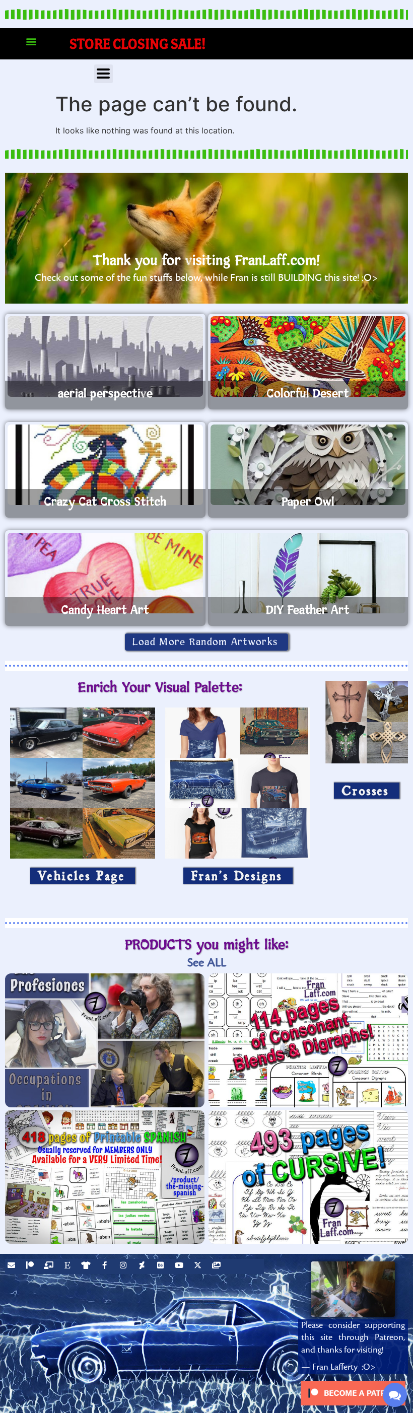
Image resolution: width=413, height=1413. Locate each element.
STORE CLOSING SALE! (138, 43)
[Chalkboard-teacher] (49, 1266)
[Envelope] (12, 1266)
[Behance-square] (161, 1266)
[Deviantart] (143, 1266)
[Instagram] (124, 1266)
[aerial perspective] (105, 356)
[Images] (217, 1266)
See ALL (206, 962)
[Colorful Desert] (308, 356)
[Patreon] (31, 1266)
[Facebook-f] (105, 1266)
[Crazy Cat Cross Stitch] (105, 465)
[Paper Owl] (308, 465)
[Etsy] (68, 1266)
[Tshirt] (87, 1266)
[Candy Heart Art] (105, 573)
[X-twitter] (198, 1266)
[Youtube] (180, 1266)
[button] (31, 41)
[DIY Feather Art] (308, 573)
